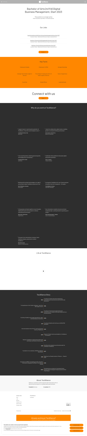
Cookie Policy (8, 428)
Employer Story (19, 401)
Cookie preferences (76, 430)
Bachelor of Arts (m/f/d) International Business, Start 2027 (43, 45)
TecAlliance (32, 397)
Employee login (18, 410)
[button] (85, 2)
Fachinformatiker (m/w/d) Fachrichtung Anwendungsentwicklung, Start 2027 (44, 35)
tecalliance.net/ (68, 403)
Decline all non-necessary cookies (76, 427)
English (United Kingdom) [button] (66, 410)
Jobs (17, 398)
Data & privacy (18, 403)
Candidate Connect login (57, 410)
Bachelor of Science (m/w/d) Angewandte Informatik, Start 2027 (43, 40)
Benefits (17, 400)
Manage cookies (19, 405)
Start (17, 397)
